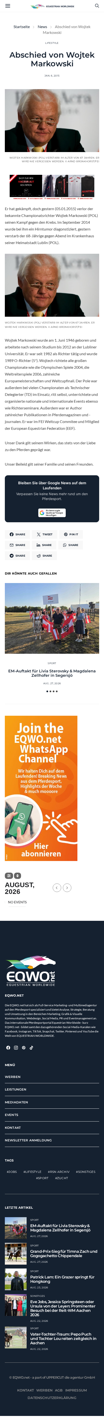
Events (11, 1115)
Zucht (62, 1178)
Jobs (13, 1172)
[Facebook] (8, 1048)
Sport (52, 663)
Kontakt (13, 1128)
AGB (59, 1390)
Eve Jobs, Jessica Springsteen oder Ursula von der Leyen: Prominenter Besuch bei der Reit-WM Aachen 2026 (62, 1308)
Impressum (76, 1390)
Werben (13, 1077)
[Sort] (17, 876)
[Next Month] (67, 888)
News (42, 26)
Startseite (22, 26)
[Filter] (9, 876)
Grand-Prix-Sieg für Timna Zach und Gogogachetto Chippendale (63, 1253)
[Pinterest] (23, 1048)
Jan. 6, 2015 (52, 75)
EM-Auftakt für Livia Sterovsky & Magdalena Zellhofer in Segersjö (52, 673)
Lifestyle (52, 43)
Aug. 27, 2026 (52, 683)
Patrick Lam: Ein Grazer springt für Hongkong (62, 1279)
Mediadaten (16, 1102)
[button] (47, 691)
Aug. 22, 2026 (39, 1320)
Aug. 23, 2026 (39, 1287)
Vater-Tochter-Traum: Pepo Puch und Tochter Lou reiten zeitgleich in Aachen (63, 1338)
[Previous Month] (57, 888)
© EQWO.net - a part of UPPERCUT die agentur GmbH (52, 1377)
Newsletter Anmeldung (28, 1140)
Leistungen (16, 1089)
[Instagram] (16, 1048)
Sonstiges (86, 1172)
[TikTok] (31, 1048)
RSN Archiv (60, 1172)
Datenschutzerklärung (52, 1398)
